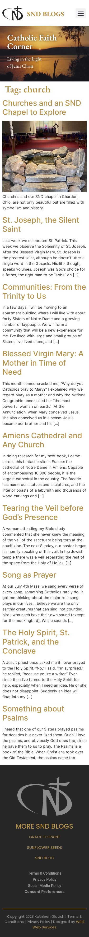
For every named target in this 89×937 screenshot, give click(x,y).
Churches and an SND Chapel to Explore (41, 107)
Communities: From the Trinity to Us (44, 291)
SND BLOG (44, 858)
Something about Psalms (33, 713)
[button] (81, 13)
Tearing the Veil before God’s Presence (43, 512)
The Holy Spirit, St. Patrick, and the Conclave (36, 641)
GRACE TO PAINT (44, 837)
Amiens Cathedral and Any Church (42, 440)
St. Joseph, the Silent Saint (40, 224)
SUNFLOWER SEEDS (44, 847)
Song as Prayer (29, 574)
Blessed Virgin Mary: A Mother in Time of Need (43, 363)
